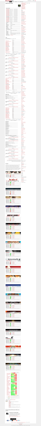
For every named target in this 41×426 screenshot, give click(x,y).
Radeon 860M (22, 123)
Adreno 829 (22, 116)
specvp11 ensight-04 (7, 126)
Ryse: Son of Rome (8, 173)
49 (10, 235)
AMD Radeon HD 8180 (7, 40)
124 (10, 296)
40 (10, 201)
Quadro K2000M (7, 17)
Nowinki (13, 1)
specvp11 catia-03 (7, 127)
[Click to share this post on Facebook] (7, 420)
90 (10, 289)
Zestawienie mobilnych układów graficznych (22, 422)
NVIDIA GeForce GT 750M (7, 43)
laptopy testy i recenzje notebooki (14, 422)
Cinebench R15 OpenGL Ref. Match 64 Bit (9, 145)
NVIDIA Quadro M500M (7, 44)
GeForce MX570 (22, 107)
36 (10, 255)
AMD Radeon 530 (7, 42)
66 (10, 254)
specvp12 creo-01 (7, 133)
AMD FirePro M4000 (7, 113)
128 (10, 226)
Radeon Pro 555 (22, 143)
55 (10, 269)
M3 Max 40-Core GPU (22, 41)
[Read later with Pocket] (15, 420)
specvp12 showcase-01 (7, 130)
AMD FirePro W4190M (7, 49)
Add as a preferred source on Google (14, 419)
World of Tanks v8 (8, 277)
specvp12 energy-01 (7, 132)
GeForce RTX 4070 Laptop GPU (23, 24)
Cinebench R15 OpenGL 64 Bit (8, 144)
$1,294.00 (10, 402)
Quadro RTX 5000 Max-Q (23, 59)
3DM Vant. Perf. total (7, 94)
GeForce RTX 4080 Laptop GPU (23, 17)
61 (10, 199)
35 (10, 174)
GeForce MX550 (22, 119)
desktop (14, 54)
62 (10, 279)
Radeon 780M (22, 118)
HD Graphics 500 (22, 181)
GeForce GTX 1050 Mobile (23, 128)
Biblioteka (16, 1)
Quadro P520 (22, 150)
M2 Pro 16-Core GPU (22, 63)
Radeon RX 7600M (22, 49)
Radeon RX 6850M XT (22, 28)
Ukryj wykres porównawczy (15, 77)
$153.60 (10, 405)
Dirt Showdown (8, 312)
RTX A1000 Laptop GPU (23, 86)
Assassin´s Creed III (8, 260)
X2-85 (21, 103)
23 (10, 175)
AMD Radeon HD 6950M (7, 85)
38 (10, 236)
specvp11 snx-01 (7, 121)
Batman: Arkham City (8, 338)
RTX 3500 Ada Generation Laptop (23, 23)
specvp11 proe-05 (7, 124)
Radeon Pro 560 (22, 136)
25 (10, 333)
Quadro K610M (7, 19)
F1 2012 (7, 286)
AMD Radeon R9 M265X (7, 89)
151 (10, 182)
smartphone (12, 54)
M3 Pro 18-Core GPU (22, 54)
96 (10, 288)
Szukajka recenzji (21, 1)
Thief (7, 375)
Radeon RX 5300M (22, 109)
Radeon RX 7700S (22, 40)
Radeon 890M (22, 99)
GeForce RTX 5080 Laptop (23, 13)
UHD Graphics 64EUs (22, 153)
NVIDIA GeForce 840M (7, 80)
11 (10, 211)
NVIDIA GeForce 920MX (7, 109)
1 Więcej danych (10, 57)
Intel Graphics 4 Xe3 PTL (23, 129)
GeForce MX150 (22, 145)
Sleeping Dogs (8, 303)
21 (10, 191)
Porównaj (13, 174)
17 (10, 316)
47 (10, 290)
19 (10, 350)
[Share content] (6, 420)
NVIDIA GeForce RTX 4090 (7, 52)
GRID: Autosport (8, 374)
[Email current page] (19, 420)
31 (10, 306)
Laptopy (8, 1)
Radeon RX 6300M (22, 105)
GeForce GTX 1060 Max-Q (23, 110)
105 (10, 297)
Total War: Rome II (8, 198)
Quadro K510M (7, 20)
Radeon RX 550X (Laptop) (23, 140)
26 (10, 192)
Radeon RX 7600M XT (22, 39)
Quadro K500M (7, 21)
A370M (21, 96)
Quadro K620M (22, 164)
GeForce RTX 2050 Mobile (23, 101)
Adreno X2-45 (22, 131)
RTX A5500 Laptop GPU (23, 26)
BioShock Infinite (8, 243)
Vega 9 (21, 155)
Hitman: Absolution (8, 268)
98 (10, 278)
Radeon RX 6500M (22, 92)
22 (10, 210)
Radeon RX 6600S (22, 67)
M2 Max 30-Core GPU (22, 48)
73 (10, 244)
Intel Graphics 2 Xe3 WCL (23, 152)
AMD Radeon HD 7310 (7, 107)
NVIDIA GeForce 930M (7, 108)
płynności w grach (13, 399)
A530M (21, 90)
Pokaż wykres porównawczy (15, 57)
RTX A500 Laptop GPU (23, 94)
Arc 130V (22, 121)
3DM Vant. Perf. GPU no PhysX (8, 95)
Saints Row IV (7, 207)
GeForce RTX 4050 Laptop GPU (23, 65)
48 (10, 200)
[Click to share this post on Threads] (9, 420)
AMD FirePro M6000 (7, 83)
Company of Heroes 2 (8, 216)
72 (10, 323)
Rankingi (11, 1)
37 (10, 270)
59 (10, 209)
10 (10, 176)
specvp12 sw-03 (7, 128)
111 (10, 287)
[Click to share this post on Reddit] (13, 420)
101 (10, 339)
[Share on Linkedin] (18, 420)
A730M (21, 78)
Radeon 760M (22, 130)
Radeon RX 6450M (22, 100)
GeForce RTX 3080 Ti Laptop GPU (23, 21)
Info (18, 1)
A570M (21, 83)
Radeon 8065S (22, 35)
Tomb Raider (7, 252)
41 (10, 227)
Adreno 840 (22, 112)
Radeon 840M (22, 132)
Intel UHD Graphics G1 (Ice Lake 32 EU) (8, 41)
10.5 (10, 202)
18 (10, 359)
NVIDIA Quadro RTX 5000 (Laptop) (8, 118)
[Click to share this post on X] (12, 420)
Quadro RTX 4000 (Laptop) (23, 61)
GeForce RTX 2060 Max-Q (23, 75)
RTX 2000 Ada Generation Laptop (23, 43)
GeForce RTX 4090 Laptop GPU (23, 15)
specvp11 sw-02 (7, 123)
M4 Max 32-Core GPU (22, 45)
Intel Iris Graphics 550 (7, 47)
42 (10, 246)
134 (10, 253)
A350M (21, 120)
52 (10, 245)
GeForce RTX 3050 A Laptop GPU (23, 88)
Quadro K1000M (7, 18)
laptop (19, 53)
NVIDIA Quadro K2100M (7, 45)
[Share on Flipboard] (16, 420)
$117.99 (10, 406)
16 (10, 342)
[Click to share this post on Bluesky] (10, 420)
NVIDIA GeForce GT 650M (7, 111)
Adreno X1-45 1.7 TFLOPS (23, 154)
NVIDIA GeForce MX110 (7, 48)
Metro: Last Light (8, 234)
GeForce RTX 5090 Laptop (23, 11)
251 (10, 366)
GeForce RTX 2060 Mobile (23, 73)
